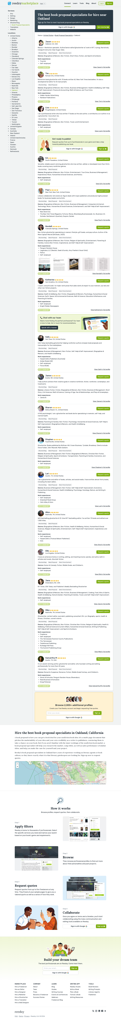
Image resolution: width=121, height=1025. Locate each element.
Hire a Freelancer (21, 987)
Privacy (27, 1016)
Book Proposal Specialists (21, 25)
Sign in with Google (66, 27)
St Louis (14, 117)
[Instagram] (96, 1011)
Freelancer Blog (57, 1000)
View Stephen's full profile (101, 467)
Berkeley (15, 43)
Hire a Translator (20, 1000)
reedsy (25, 3)
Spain (12, 142)
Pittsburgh (15, 99)
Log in (102, 3)
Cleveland (15, 56)
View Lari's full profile (102, 506)
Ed (46, 158)
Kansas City (16, 77)
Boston (14, 45)
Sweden (13, 145)
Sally (47, 337)
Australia (13, 131)
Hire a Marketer (20, 995)
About (94, 3)
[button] (17, 763)
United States (15, 36)
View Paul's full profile (102, 220)
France (12, 140)
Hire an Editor (19, 989)
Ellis (47, 551)
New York (15, 88)
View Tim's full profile (102, 101)
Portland (15, 101)
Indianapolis (16, 74)
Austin (14, 40)
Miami (14, 81)
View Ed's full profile (103, 184)
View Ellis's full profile (102, 574)
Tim (47, 73)
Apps (41, 3)
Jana (47, 580)
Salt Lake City (17, 106)
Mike (47, 610)
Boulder (14, 47)
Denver (14, 65)
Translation (14, 27)
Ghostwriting (15, 23)
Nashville (15, 86)
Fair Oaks (15, 68)
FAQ (16, 1016)
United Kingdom (16, 126)
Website (13, 29)
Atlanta (14, 38)
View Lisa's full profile (102, 131)
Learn (75, 3)
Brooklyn (15, 49)
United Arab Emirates (17, 138)
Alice (47, 512)
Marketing (13, 20)
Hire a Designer (20, 992)
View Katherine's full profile (100, 310)
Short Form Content (65, 53)
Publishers (92, 995)
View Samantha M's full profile (99, 686)
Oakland (14, 90)
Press (35, 992)
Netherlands (14, 151)
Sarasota (15, 113)
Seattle (14, 115)
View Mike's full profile (102, 652)
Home (40, 35)
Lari (47, 473)
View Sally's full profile (102, 369)
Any (11, 14)
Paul (47, 190)
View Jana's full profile (102, 604)
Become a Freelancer (40, 995)
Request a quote (103, 43)
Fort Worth (15, 70)
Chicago (15, 54)
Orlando (14, 92)
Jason (48, 41)
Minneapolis (16, 83)
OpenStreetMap (95, 783)
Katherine (50, 280)
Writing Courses (57, 992)
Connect (67, 3)
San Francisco (17, 111)
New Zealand (14, 133)
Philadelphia (16, 95)
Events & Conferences (60, 995)
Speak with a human (49, 328)
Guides (54, 989)
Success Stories (39, 997)
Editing (12, 16)
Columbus (15, 61)
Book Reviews (93, 987)
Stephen (49, 439)
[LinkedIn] (99, 1011)
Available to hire (43, 67)
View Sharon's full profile (101, 433)
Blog (87, 3)
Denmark (13, 149)
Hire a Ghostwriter (21, 997)
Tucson (14, 122)
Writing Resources (76, 997)
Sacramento (16, 104)
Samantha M (51, 658)
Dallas (14, 63)
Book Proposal (53, 53)
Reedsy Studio (75, 987)
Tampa (14, 120)
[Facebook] (102, 1011)
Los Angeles (16, 79)
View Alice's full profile (102, 545)
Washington (16, 124)
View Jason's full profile (101, 67)
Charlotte (15, 52)
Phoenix (14, 97)
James (48, 375)
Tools (82, 3)
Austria (12, 147)
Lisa (47, 107)
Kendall (48, 226)
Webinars (55, 997)
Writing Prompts (94, 989)
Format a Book (75, 995)
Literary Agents (94, 992)
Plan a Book (74, 992)
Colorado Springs (18, 58)
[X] (93, 1011)
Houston (15, 72)
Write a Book (74, 989)
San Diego (15, 108)
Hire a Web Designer (22, 1002)
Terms (21, 1016)
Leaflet (87, 783)
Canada (13, 129)
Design (12, 18)
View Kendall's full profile (101, 273)
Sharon (48, 407)
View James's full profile (101, 401)
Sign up (109, 3)
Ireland (12, 135)
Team (35, 989)
